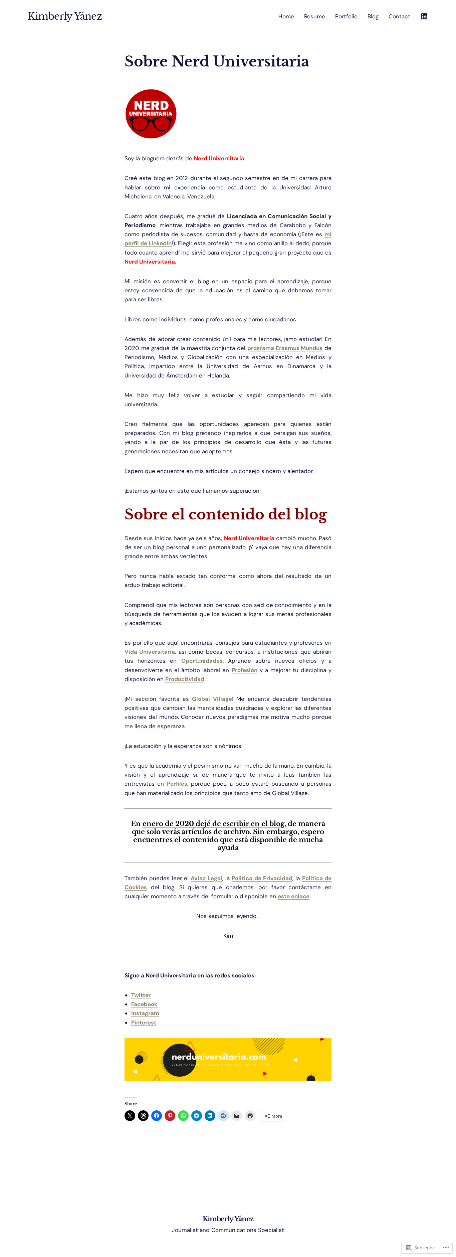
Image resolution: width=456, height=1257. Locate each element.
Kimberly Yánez (65, 16)
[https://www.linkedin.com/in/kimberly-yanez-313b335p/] (424, 16)
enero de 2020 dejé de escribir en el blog (213, 824)
